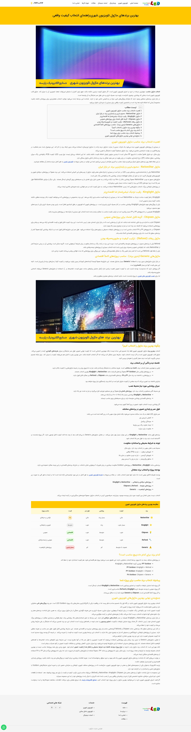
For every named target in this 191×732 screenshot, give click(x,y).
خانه (124, 707)
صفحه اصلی (134, 3)
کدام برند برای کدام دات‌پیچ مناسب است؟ (125, 130)
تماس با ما (76, 3)
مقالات (93, 3)
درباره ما (123, 711)
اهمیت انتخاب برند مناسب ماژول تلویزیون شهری (123, 111)
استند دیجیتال (102, 3)
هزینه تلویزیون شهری (96, 475)
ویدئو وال (113, 3)
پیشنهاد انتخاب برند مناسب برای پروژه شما (125, 133)
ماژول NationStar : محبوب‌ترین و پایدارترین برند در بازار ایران (118, 113)
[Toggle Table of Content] (139, 107)
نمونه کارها (85, 3)
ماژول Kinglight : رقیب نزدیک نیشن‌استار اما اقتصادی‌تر (120, 116)
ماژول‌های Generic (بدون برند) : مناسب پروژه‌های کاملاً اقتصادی (117, 124)
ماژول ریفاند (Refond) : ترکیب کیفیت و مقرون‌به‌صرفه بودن (118, 122)
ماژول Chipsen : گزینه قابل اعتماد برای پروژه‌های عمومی (120, 119)
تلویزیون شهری (123, 3)
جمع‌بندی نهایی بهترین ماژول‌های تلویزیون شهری (122, 136)
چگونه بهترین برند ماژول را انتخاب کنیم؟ (126, 127)
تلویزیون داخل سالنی (86, 711)
